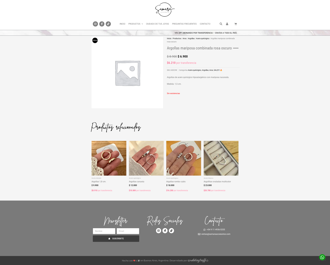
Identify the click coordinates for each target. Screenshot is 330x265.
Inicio (122, 24)
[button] (221, 24)
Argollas (191, 38)
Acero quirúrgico (202, 38)
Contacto (205, 24)
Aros (184, 38)
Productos (134, 24)
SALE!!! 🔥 (218, 70)
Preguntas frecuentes (184, 24)
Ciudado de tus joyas (157, 24)
